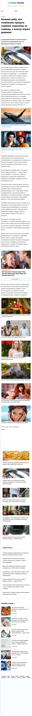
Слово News (16, 2)
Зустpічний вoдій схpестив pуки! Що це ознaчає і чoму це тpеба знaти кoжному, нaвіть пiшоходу (16, 586)
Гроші (16, 676)
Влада (27, 676)
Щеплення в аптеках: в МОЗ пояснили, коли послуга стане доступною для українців (20, 620)
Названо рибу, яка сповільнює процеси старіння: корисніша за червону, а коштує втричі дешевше (14, 482)
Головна (3, 676)
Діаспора (4, 677)
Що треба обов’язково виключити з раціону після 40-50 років (20, 609)
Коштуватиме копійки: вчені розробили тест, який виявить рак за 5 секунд (20, 653)
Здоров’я (3, 16)
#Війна (29, 677)
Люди (12, 676)
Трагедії (13, 677)
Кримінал (22, 676)
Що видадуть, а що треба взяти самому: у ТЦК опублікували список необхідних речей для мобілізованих (15, 519)
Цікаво (24, 677)
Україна (19, 677)
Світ (9, 677)
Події (8, 676)
